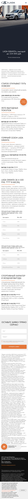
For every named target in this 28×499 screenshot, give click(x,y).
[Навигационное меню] (26, 2)
